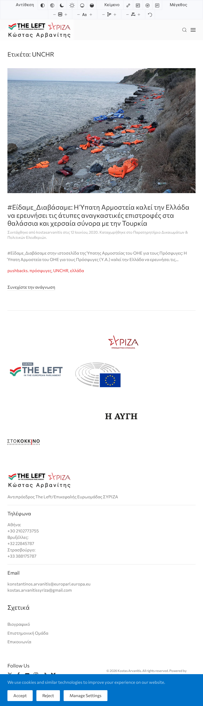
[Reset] (150, 14)
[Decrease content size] (54, 14)
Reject (48, 695)
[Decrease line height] (103, 14)
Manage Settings (86, 695)
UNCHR (60, 270)
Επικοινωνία (19, 641)
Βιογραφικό (18, 624)
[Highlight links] (128, 5)
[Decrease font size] (78, 14)
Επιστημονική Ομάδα (27, 633)
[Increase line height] (115, 14)
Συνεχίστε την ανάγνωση (31, 287)
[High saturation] (92, 5)
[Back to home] (39, 29)
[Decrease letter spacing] (127, 14)
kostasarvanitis (49, 232)
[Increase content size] (66, 14)
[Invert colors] (43, 5)
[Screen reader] (147, 5)
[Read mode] (157, 5)
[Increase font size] (91, 14)
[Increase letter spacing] (139, 14)
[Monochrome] (52, 5)
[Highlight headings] (138, 5)
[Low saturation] (82, 5)
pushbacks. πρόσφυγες (29, 270)
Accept (20, 695)
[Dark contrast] (62, 5)
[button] (184, 29)
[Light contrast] (72, 5)
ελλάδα (77, 270)
